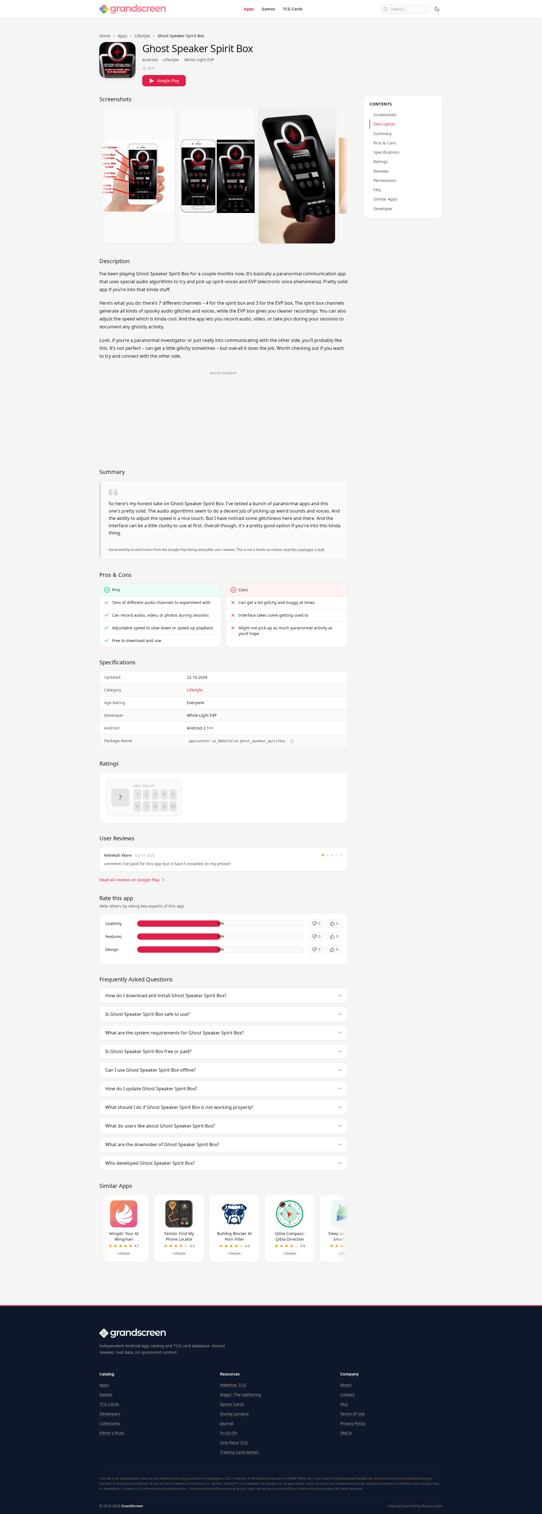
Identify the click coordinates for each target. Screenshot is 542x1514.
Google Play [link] (168, 80)
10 (173, 806)
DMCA (346, 1433)
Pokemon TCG (233, 1385)
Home (104, 35)
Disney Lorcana (234, 1413)
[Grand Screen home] (132, 9)
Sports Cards (232, 1404)
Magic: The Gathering (240, 1394)
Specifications (386, 152)
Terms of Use (352, 1413)
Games (268, 9)
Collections (109, 1423)
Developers (110, 1413)
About (345, 1385)
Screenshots (385, 114)
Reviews (381, 171)
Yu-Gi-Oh (228, 1433)
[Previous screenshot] (105, 177)
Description (384, 124)
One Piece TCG (234, 1442)
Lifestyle (142, 35)
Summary (382, 133)
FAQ (377, 189)
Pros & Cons (384, 143)
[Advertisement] (223, 417)
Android (150, 59)
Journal (226, 1423)
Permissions (384, 180)
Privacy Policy (352, 1423)
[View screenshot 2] (216, 176)
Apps (249, 9)
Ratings (380, 161)
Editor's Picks (111, 1433)
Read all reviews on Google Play (129, 879)
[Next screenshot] (342, 177)
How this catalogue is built (303, 549)
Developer (383, 208)
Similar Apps (385, 199)
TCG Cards (293, 9)
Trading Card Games (239, 1452)
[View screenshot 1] (136, 176)
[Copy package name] (292, 741)
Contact (347, 1394)
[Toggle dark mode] (437, 9)
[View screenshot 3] (297, 176)
